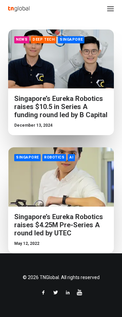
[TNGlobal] (18, 9)
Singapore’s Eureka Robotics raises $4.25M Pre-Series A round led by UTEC (58, 225)
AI (71, 157)
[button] (110, 9)
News (21, 39)
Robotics (54, 157)
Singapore (71, 39)
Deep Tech (44, 39)
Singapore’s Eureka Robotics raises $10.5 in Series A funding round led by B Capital (60, 106)
